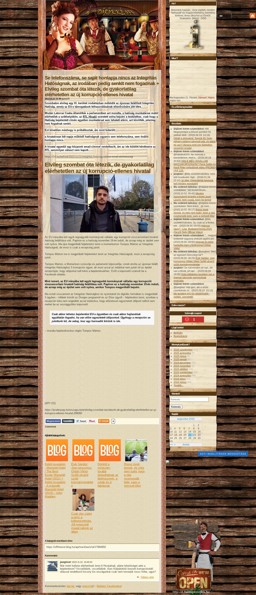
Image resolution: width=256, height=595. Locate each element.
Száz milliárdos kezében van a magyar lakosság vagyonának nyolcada (194, 277)
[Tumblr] (68, 421)
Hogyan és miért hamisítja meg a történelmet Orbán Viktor (193, 245)
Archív (186, 444)
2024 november (182, 366)
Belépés (178, 332)
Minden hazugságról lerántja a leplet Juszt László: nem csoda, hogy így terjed (192, 196)
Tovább (178, 385)
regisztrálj (87, 586)
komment (50, 426)
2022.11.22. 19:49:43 (82, 562)
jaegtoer (65, 561)
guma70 (65, 98)
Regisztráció (180, 336)
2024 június (180, 382)
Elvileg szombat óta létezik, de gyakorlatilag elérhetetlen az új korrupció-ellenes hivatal (99, 168)
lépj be (70, 586)
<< (171, 444)
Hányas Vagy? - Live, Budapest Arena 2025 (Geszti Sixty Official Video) (193, 229)
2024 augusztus (182, 375)
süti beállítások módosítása (223, 454)
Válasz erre (147, 577)
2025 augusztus (182, 353)
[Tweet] (81, 421)
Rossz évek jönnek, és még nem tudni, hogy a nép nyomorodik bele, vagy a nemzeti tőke (194, 212)
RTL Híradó (90, 116)
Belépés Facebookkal (109, 586)
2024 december (182, 362)
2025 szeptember (183, 349)
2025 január (180, 359)
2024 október (181, 369)
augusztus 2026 (186, 418)
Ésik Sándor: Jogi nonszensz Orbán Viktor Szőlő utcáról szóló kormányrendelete (194, 261)
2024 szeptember (183, 372)
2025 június (180, 356)
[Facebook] (53, 421)
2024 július (180, 379)
